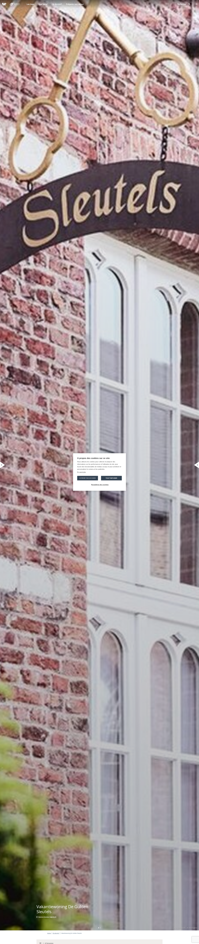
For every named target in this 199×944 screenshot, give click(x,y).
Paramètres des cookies (100, 484)
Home (49, 933)
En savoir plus (81, 472)
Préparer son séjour (75, 4)
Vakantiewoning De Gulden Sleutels (71, 933)
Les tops (30, 4)
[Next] (196, 465)
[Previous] (2, 465)
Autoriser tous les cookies (87, 478)
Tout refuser (111, 478)
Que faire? (43, 4)
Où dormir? (57, 4)
